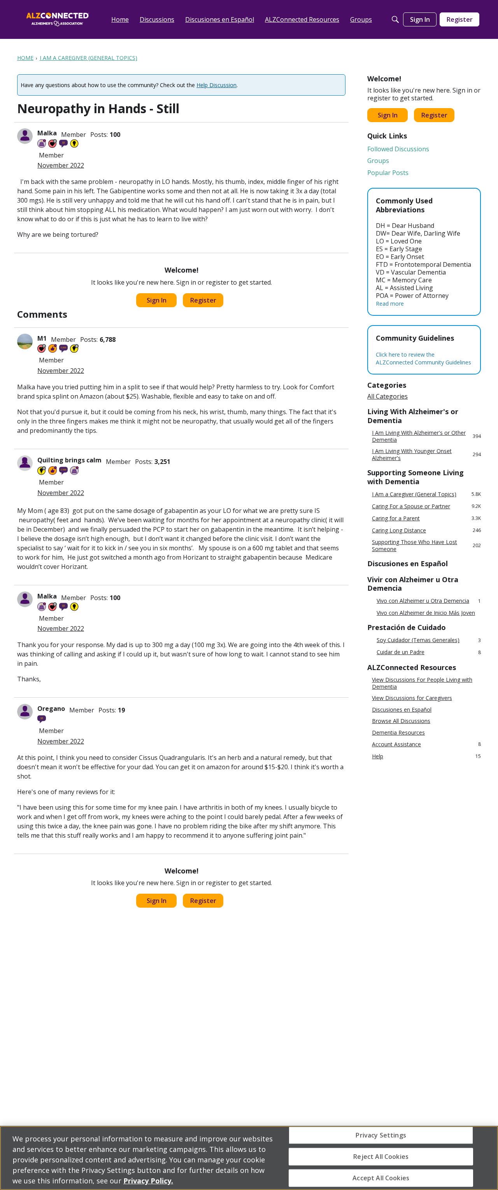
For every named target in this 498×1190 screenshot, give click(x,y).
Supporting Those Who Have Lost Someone (426, 545)
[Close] (485, 1157)
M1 (42, 338)
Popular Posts (388, 172)
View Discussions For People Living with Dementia (422, 683)
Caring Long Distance (426, 530)
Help (426, 756)
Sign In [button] (157, 300)
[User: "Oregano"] (25, 711)
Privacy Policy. (148, 1180)
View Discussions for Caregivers (412, 698)
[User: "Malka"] (25, 136)
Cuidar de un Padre (429, 652)
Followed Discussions (398, 149)
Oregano (51, 708)
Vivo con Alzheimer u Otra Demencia (429, 601)
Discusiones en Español (401, 709)
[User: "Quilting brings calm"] (25, 463)
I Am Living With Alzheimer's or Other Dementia (426, 436)
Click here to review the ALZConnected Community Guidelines (423, 358)
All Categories (387, 396)
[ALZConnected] (57, 19)
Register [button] (203, 300)
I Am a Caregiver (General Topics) (426, 494)
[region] (249, 1158)
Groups (378, 160)
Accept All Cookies (380, 1178)
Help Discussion (216, 85)
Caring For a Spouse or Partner (426, 506)
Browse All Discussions (401, 721)
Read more (390, 303)
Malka (47, 133)
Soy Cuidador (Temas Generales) (429, 640)
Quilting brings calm (69, 460)
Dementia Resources (398, 732)
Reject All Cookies (381, 1156)
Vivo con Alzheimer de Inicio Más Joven (426, 612)
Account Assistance (426, 744)
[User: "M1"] (25, 341)
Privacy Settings (381, 1134)
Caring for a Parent (426, 518)
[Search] (395, 19)
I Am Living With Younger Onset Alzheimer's (426, 454)
